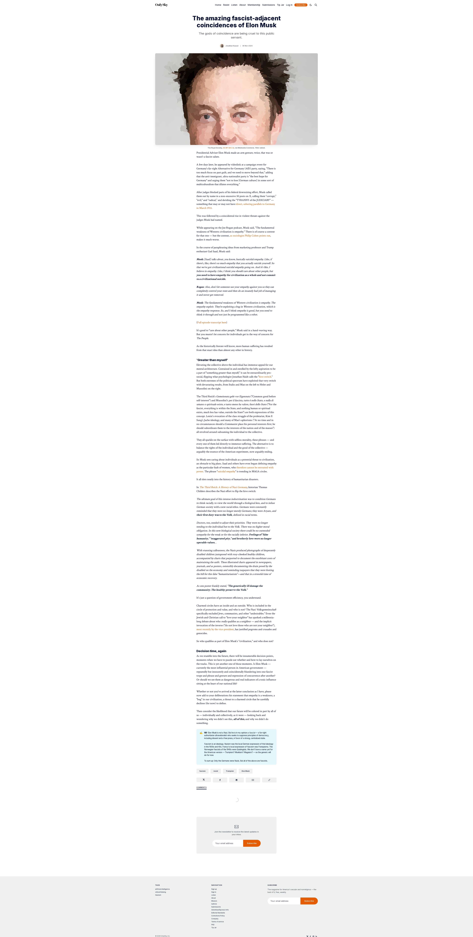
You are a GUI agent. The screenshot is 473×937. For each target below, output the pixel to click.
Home (218, 5)
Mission (214, 901)
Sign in (213, 892)
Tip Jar (280, 5)
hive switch (265, 377)
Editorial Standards (218, 913)
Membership (254, 5)
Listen (234, 5)
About (242, 5)
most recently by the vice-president (215, 629)
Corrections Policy (218, 916)
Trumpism (230, 771)
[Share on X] (203, 780)
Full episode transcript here (211, 322)
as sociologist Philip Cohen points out (250, 235)
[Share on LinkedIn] (236, 780)
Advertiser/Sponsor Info (220, 910)
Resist (226, 5)
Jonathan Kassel (231, 46)
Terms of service (217, 922)
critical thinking (160, 892)
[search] (316, 5)
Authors (214, 904)
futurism (158, 895)
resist (215, 771)
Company (214, 919)
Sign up (214, 889)
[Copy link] (269, 780)
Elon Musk (246, 771)
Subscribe (301, 5)
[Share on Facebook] (220, 780)
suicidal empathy (226, 471)
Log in (289, 5)
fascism (202, 771)
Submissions (268, 5)
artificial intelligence (162, 889)
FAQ (212, 925)
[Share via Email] (253, 780)
